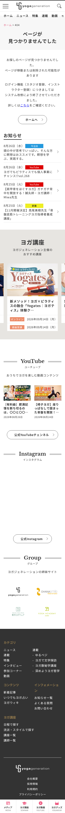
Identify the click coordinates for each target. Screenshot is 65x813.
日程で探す (11, 724)
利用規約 (32, 789)
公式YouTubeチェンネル (31, 435)
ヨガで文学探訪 (46, 660)
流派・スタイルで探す (19, 729)
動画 (55, 15)
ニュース (22, 15)
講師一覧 (10, 740)
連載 (45, 15)
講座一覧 (10, 735)
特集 (35, 15)
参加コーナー (13, 671)
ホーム (8, 15)
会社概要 (32, 778)
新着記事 (10, 692)
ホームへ (31, 119)
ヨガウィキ (11, 702)
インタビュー (13, 665)
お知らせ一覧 (43, 697)
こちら (24, 105)
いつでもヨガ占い (16, 697)
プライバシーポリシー (32, 794)
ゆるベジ (41, 655)
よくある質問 (43, 703)
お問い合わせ (43, 708)
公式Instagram (32, 539)
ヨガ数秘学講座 (46, 665)
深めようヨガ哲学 (47, 671)
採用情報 (32, 784)
